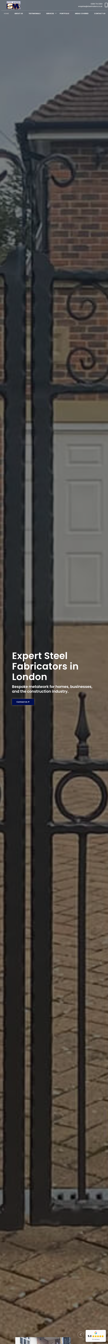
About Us (18, 13)
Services (50, 13)
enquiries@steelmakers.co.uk (90, 6)
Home (6, 13)
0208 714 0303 (96, 4)
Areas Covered (81, 13)
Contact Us (99, 13)
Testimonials (34, 13)
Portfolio (64, 13)
